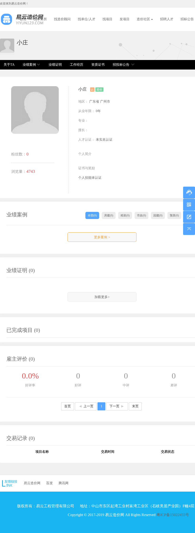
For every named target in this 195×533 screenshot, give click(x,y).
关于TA (9, 64)
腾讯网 (63, 483)
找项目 (107, 19)
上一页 (88, 406)
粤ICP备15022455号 (172, 515)
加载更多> (102, 297)
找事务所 (40, 19)
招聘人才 (166, 19)
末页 (135, 406)
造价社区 (144, 19)
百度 (49, 483)
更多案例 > (102, 237)
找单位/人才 (86, 19)
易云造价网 (32, 483)
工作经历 (76, 64)
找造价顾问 (62, 19)
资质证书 (98, 64)
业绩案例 (29, 64)
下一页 (114, 406)
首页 (23, 19)
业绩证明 (55, 64)
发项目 (125, 19)
